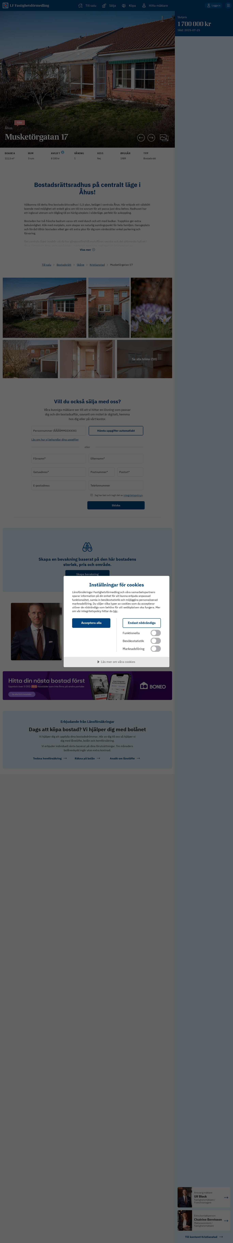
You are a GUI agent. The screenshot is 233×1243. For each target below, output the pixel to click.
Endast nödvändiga (142, 623)
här (115, 611)
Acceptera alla (91, 623)
